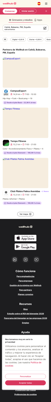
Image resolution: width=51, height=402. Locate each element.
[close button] (46, 11)
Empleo (25, 323)
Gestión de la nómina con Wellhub (25, 285)
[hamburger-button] (46, 3)
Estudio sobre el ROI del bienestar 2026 (25, 313)
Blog (25, 309)
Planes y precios (25, 294)
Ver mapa (24, 214)
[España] (39, 3)
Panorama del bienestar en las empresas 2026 (25, 318)
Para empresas (26, 281)
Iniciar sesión (28, 11)
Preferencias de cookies (25, 394)
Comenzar (10, 11)
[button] (5, 39)
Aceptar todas (25, 383)
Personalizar (25, 376)
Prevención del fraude (25, 390)
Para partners (25, 290)
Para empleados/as (25, 276)
